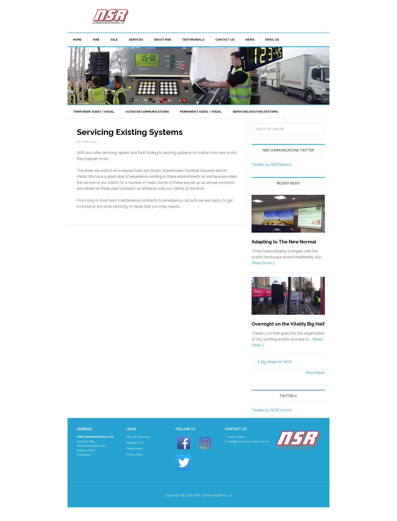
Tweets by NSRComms (272, 164)
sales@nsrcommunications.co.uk (248, 441)
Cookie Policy (134, 448)
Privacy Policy (134, 454)
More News (315, 373)
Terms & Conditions (138, 436)
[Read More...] (263, 263)
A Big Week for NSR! (274, 362)
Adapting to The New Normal (284, 242)
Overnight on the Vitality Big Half (288, 324)
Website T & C (135, 442)
